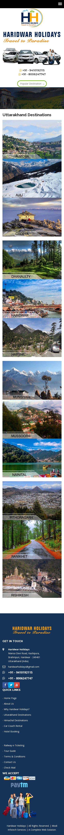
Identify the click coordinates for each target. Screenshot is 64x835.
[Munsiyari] (32, 380)
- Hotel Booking (10, 731)
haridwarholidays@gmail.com (23, 666)
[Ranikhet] (32, 539)
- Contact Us (9, 762)
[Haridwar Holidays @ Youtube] (17, 685)
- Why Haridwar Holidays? (15, 709)
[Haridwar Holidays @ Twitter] (11, 685)
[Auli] (32, 177)
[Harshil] (32, 337)
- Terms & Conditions (13, 756)
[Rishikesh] (32, 578)
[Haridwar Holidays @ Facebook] (5, 685)
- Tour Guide (9, 750)
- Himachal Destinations (15, 720)
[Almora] (32, 139)
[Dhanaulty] (32, 259)
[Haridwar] (32, 298)
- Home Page (9, 698)
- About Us (8, 703)
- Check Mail (8, 767)
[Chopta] (32, 216)
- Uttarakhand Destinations (16, 714)
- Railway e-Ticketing (13, 745)
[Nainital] (32, 457)
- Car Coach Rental (12, 725)
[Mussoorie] (32, 418)
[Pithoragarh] (32, 500)
